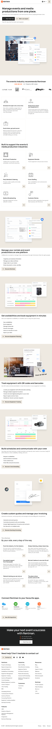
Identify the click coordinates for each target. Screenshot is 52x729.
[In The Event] (44, 89)
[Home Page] (5, 1)
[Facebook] (14, 657)
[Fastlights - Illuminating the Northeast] (12, 89)
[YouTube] (23, 657)
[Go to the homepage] (5, 649)
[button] (44, 1)
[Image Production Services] (25, 89)
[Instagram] (17, 657)
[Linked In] (20, 657)
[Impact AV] (35, 89)
